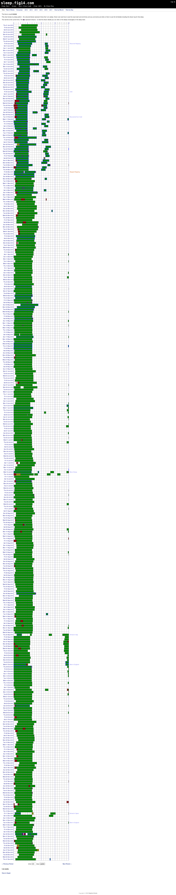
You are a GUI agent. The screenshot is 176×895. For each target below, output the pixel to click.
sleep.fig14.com (17, 3)
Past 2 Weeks (10, 10)
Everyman (19, 10)
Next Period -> (67, 864)
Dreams (14, 6)
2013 (31, 10)
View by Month (59, 10)
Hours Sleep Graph (25, 6)
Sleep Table (38, 6)
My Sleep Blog (49, 6)
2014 (36, 10)
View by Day (69, 10)
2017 (50, 10)
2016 (45, 10)
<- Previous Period (7, 864)
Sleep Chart (5, 6)
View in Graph (6, 873)
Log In (173, 2)
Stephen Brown (92, 893)
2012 (26, 10)
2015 (41, 10)
